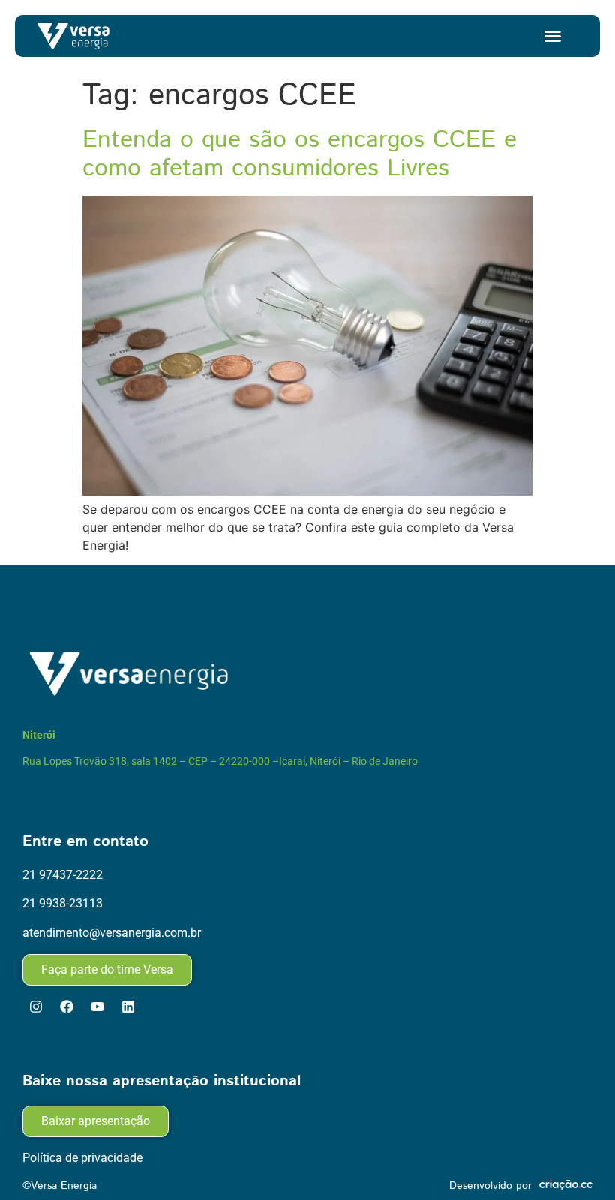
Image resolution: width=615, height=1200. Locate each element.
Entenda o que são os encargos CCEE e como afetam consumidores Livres (299, 154)
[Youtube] (97, 1006)
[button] (552, 36)
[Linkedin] (128, 1006)
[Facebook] (66, 1006)
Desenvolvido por (490, 1185)
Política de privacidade (82, 1157)
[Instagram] (36, 1006)
